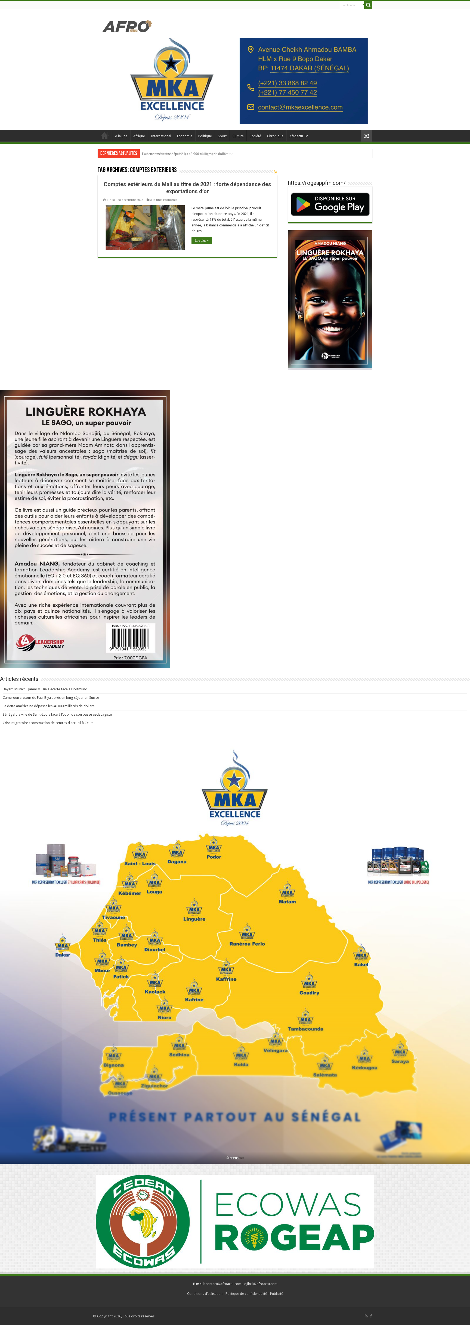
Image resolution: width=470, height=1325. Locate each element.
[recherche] (368, 5)
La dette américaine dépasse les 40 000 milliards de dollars (185, 154)
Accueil (105, 135)
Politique (205, 136)
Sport (222, 136)
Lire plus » (202, 240)
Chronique (275, 136)
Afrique (139, 136)
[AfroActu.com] (127, 25)
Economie (184, 136)
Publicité (276, 1294)
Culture (238, 136)
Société (255, 136)
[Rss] (366, 1316)
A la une (121, 136)
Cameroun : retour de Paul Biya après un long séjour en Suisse (51, 698)
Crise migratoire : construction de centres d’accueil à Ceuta (48, 723)
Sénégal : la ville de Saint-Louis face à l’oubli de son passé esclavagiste (57, 714)
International (161, 136)
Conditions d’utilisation (204, 1294)
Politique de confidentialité (246, 1294)
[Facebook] (371, 1316)
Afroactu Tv (298, 136)
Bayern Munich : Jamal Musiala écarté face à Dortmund (45, 689)
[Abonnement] (275, 172)
